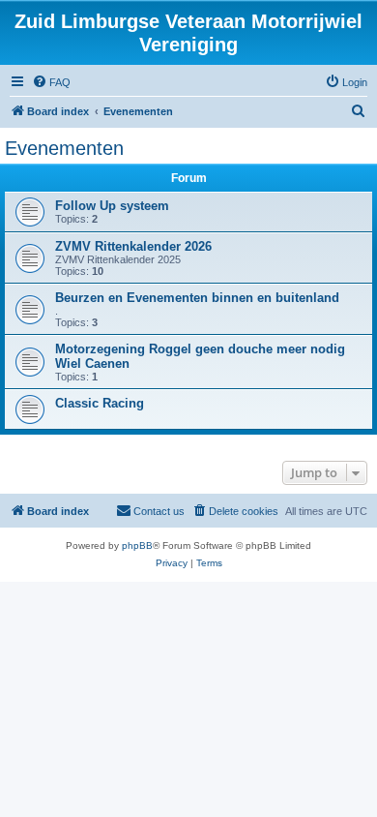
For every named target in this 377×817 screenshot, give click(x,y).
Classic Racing (99, 403)
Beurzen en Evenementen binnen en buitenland (197, 297)
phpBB (137, 545)
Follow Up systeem (112, 205)
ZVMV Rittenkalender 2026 (133, 246)
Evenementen (64, 148)
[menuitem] (51, 82)
